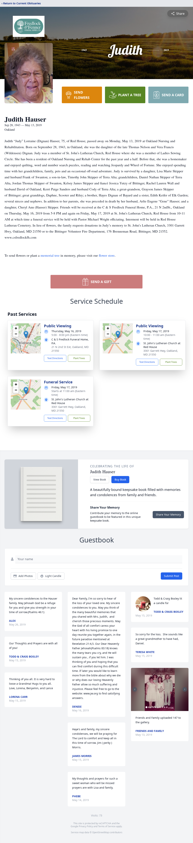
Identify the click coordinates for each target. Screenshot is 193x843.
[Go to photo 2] (148, 707)
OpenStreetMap (100, 832)
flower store (107, 255)
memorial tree (50, 255)
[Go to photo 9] (164, 707)
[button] (26, 334)
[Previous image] (134, 689)
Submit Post (171, 576)
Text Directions (55, 358)
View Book (99, 479)
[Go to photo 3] (151, 707)
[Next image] (184, 689)
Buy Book (120, 479)
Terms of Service (107, 826)
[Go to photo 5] (155, 707)
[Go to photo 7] (160, 707)
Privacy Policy (86, 826)
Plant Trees (79, 358)
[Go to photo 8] (162, 707)
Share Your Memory (168, 514)
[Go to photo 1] (146, 707)
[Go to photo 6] (158, 707)
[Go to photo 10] (167, 707)
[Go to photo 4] (153, 707)
